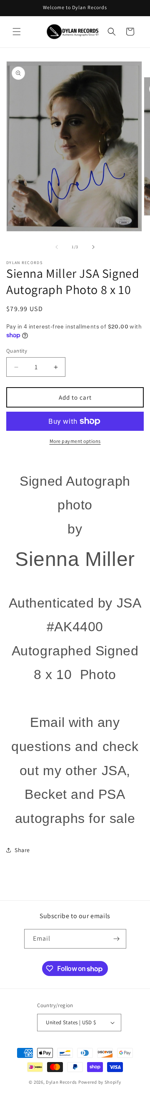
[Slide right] (93, 247)
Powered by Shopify (99, 1082)
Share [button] (22, 850)
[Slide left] (57, 247)
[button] (17, 31)
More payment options (75, 441)
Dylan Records (61, 1082)
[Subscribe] (117, 939)
